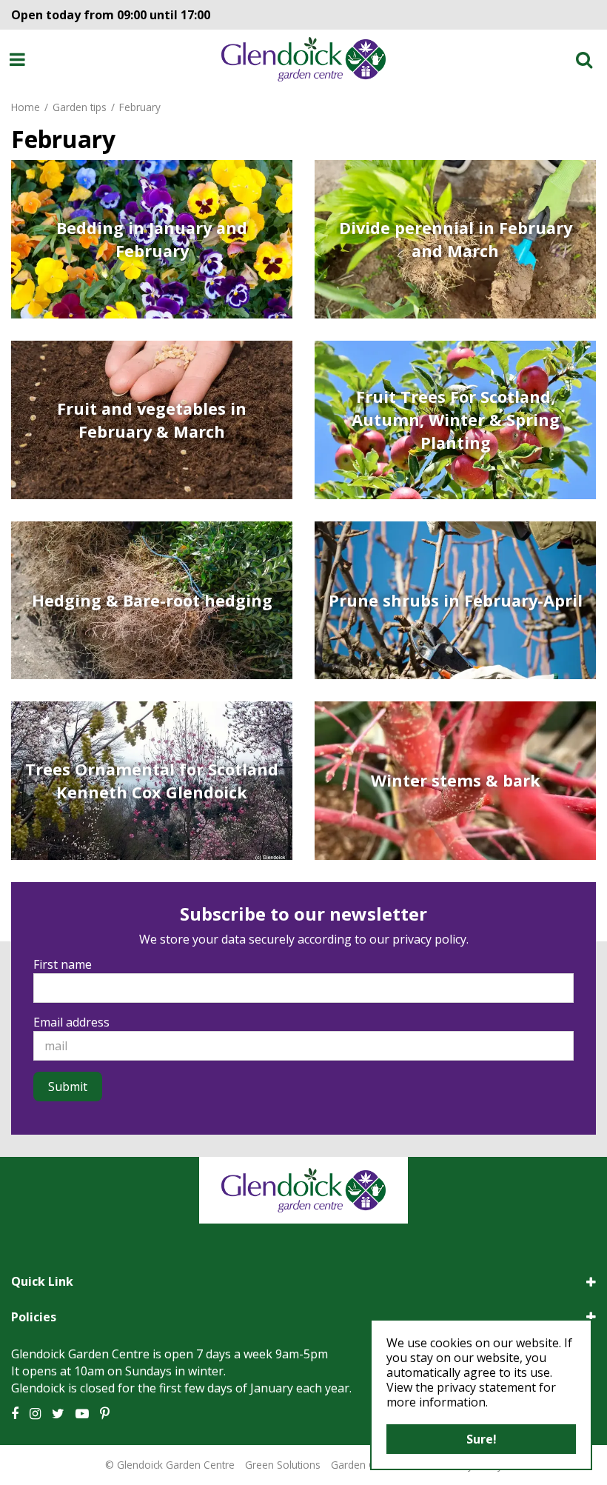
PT (105, 1414)
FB (15, 1414)
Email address (71, 1022)
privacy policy (429, 939)
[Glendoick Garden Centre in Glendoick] (303, 59)
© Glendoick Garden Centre (170, 1465)
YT (82, 1414)
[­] (20, 59)
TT (58, 1414)
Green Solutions (283, 1465)
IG (35, 1414)
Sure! (481, 1439)
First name (62, 964)
